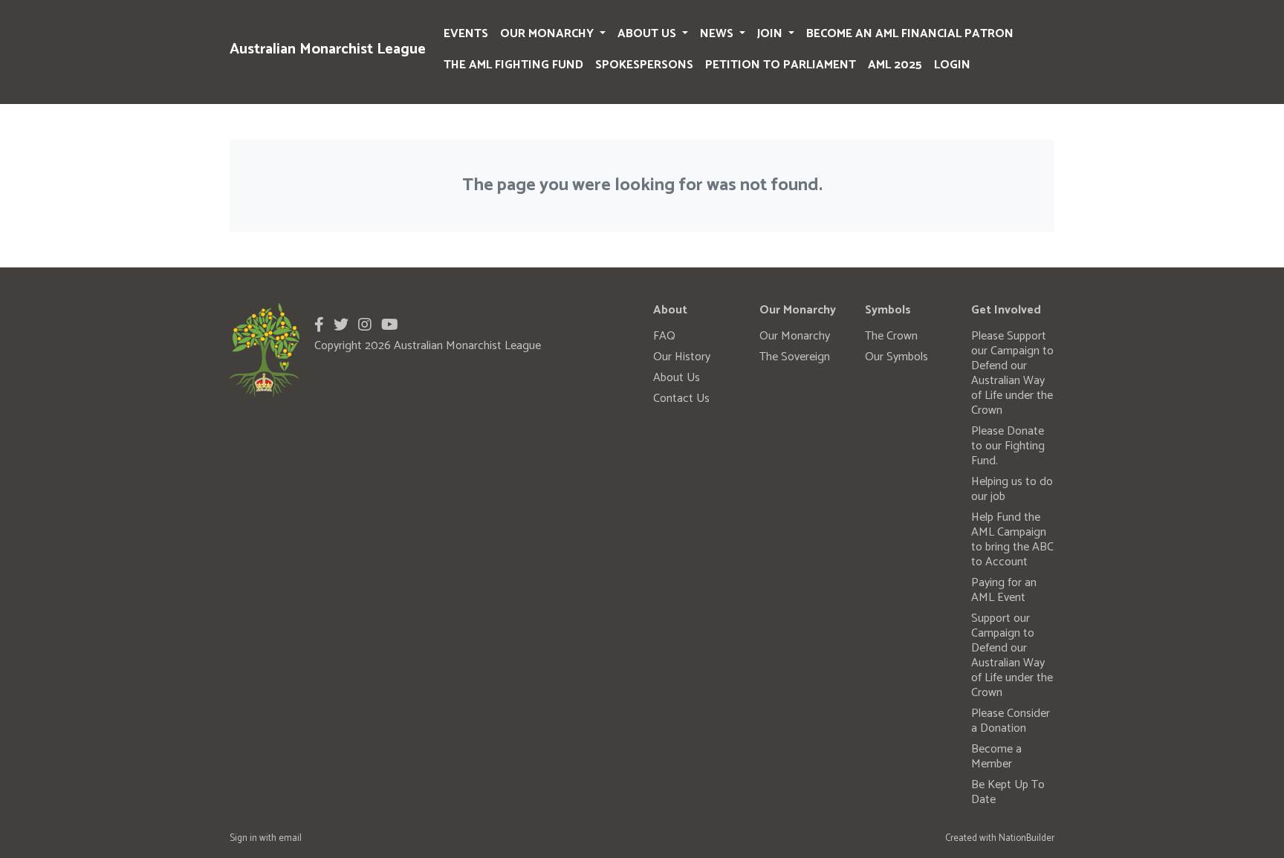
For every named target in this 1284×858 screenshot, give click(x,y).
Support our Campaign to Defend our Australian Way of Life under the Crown (1012, 655)
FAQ (664, 336)
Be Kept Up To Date (1008, 792)
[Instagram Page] (365, 325)
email (290, 838)
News (718, 34)
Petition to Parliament (780, 65)
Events (466, 34)
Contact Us (681, 399)
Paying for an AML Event (1004, 590)
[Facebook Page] (319, 325)
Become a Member (996, 756)
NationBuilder (1026, 838)
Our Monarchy (548, 34)
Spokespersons (644, 65)
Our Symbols (896, 357)
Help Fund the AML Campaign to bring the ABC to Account (1012, 539)
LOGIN (952, 65)
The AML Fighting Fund (513, 65)
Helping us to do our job (1012, 489)
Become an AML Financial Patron (910, 34)
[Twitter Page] (341, 325)
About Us (648, 34)
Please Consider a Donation (1010, 720)
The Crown (891, 336)
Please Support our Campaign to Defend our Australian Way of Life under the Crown (1012, 373)
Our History (681, 357)
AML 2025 (895, 65)
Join (771, 34)
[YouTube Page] (389, 325)
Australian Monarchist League (328, 49)
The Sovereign (794, 357)
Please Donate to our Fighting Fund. (1008, 446)
